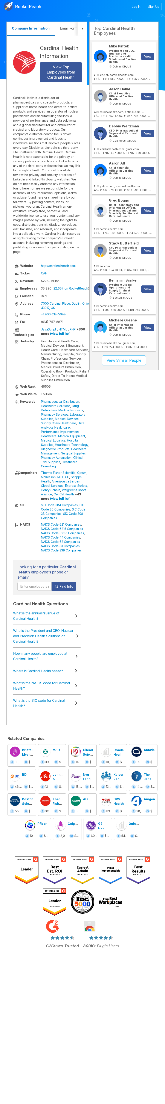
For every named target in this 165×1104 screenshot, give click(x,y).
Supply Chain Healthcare (58, 423)
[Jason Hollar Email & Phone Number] (100, 96)
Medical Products (70, 410)
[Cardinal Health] (24, 62)
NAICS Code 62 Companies (60, 541)
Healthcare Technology (71, 444)
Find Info (66, 586)
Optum (81, 472)
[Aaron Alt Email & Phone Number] (100, 170)
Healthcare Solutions (55, 406)
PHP (73, 329)
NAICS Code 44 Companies (60, 537)
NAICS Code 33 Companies (60, 546)
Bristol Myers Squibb (27, 754)
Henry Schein (50, 490)
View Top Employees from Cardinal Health (61, 72)
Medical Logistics (53, 440)
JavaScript (48, 329)
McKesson (48, 477)
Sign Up (153, 6)
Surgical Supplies (73, 453)
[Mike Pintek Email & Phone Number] (100, 56)
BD (24, 774)
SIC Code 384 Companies (59, 505)
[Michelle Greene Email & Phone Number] (100, 327)
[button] (82, 29)
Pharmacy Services (54, 414)
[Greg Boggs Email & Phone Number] (100, 210)
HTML (63, 329)
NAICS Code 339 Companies (61, 550)
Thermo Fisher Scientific (58, 472)
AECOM (89, 799)
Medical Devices (67, 419)
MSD (56, 750)
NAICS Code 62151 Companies (62, 533)
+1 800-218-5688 (53, 314)
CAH (44, 273)
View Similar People (124, 360)
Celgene (74, 823)
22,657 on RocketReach (70, 288)
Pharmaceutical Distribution (60, 401)
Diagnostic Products (55, 449)
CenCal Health (64, 494)
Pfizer (42, 823)
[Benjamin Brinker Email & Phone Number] (100, 289)
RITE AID (63, 477)
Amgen (149, 799)
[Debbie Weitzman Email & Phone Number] (100, 133)
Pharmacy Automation (56, 457)
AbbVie (149, 750)
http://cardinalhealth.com (58, 266)
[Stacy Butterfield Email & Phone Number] (100, 250)
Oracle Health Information (122, 754)
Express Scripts (76, 485)
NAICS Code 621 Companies (61, 524)
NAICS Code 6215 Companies (62, 529)
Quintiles (136, 823)
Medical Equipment (71, 436)
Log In (136, 6)
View (147, 56)
